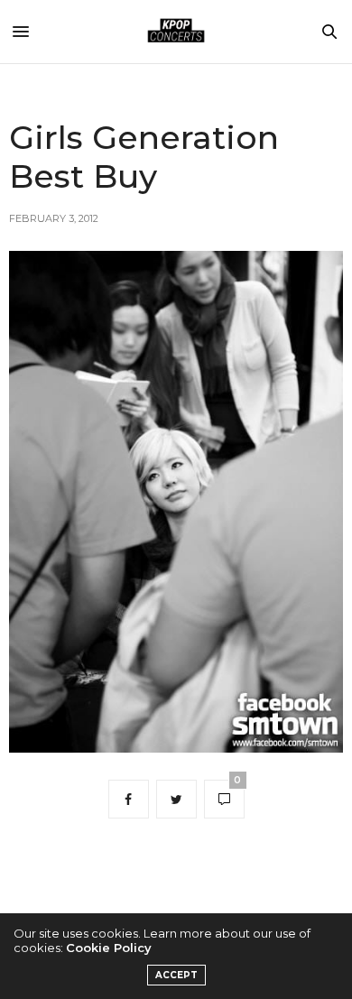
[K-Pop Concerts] (176, 32)
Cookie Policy (109, 947)
